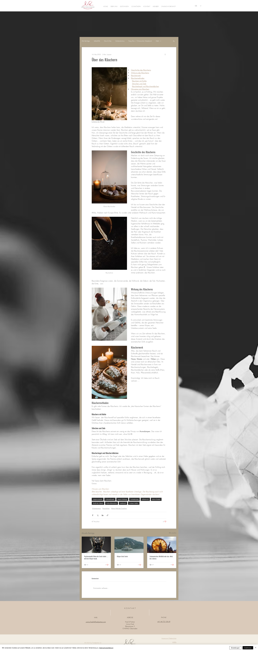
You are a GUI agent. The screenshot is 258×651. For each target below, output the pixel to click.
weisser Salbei (133, 503)
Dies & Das (107, 41)
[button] (174, 41)
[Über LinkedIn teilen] (103, 515)
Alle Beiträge (86, 41)
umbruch (123, 503)
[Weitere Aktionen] (165, 54)
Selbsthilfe (97, 41)
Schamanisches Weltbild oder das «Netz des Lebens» (161, 557)
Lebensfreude (110, 499)
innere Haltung (122, 499)
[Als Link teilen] (107, 515)
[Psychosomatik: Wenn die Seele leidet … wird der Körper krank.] (96, 545)
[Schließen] (255, 647)
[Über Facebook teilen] (93, 515)
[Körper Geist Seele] (129, 545)
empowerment (97, 499)
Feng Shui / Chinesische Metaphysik (140, 41)
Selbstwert (145, 499)
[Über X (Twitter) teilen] (98, 515)
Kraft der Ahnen (98, 503)
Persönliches (105, 508)
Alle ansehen (172, 533)
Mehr (157, 41)
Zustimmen (247, 648)
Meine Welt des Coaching (119, 508)
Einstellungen (235, 648)
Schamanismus (119, 41)
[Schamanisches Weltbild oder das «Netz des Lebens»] (161, 545)
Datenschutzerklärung (106, 648)
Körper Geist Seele (122, 556)
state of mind (156, 499)
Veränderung (134, 499)
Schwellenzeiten (111, 503)
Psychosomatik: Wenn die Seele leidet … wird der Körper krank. (96, 557)
